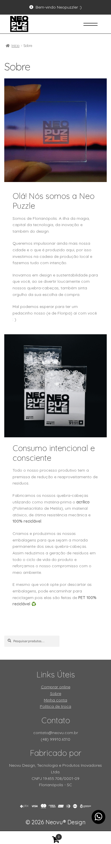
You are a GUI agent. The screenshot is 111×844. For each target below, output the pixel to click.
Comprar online (55, 686)
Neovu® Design (56, 822)
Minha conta (55, 700)
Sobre (55, 693)
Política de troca (55, 706)
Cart (29, 835)
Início (15, 46)
